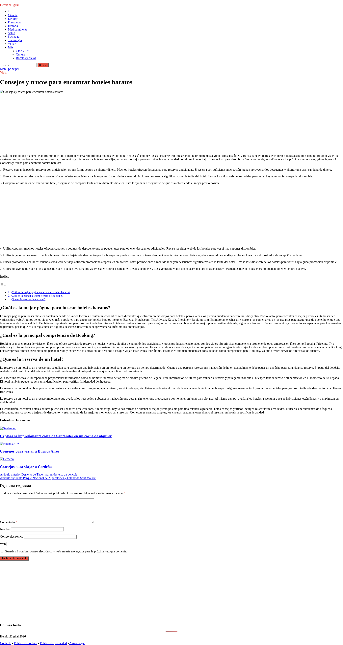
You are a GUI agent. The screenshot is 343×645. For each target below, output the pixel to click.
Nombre (5, 529)
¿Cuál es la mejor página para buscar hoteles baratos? (40, 292)
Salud (11, 33)
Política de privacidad (53, 643)
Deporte (13, 18)
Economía (14, 22)
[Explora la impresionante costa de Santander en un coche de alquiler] (8, 428)
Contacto (5, 643)
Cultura (20, 54)
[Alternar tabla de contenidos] (3, 285)
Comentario (8, 522)
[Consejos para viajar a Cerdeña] (7, 459)
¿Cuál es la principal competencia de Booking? (37, 295)
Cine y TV (22, 51)
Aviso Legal (77, 643)
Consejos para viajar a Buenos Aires (29, 451)
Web (3, 543)
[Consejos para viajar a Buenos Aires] (10, 443)
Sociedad (13, 36)
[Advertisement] (119, 123)
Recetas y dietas (26, 58)
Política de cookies (25, 643)
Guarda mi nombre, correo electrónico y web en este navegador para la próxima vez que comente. (66, 551)
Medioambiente (17, 29)
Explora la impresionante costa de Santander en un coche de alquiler (56, 436)
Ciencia (12, 15)
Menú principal (9, 69)
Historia (13, 26)
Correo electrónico (11, 536)
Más (10, 47)
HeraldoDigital (9, 5)
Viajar (11, 43)
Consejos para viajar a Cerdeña (26, 467)
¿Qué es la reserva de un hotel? (28, 299)
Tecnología (15, 40)
